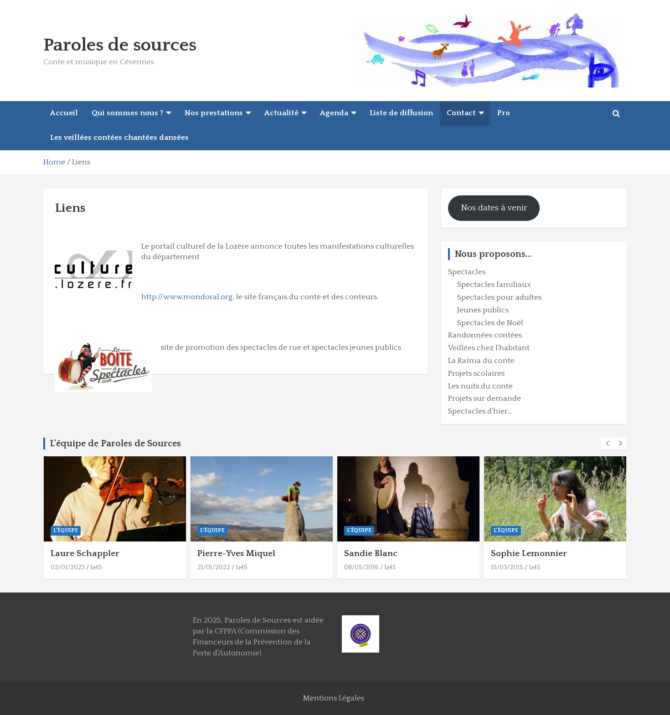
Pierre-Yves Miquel (236, 553)
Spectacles (466, 272)
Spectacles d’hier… (480, 411)
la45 (96, 567)
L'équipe (65, 530)
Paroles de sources (119, 45)
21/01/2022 (213, 567)
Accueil (64, 113)
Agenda (334, 113)
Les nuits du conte (480, 386)
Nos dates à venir (494, 208)
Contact (461, 113)
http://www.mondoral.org (186, 297)
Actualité (281, 113)
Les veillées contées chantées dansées (119, 137)
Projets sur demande (484, 398)
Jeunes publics (483, 310)
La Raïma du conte (481, 361)
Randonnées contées (485, 335)
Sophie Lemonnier (529, 553)
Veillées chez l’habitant (489, 348)
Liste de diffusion (401, 113)
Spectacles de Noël (490, 323)
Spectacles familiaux (494, 285)
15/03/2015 (507, 567)
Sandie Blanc (370, 553)
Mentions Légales (333, 698)
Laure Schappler (85, 553)
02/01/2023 (68, 567)
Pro (503, 113)
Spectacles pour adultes (499, 297)
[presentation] (607, 443)
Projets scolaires (476, 373)
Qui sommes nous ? (127, 113)
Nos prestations (214, 113)
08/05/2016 (361, 567)
